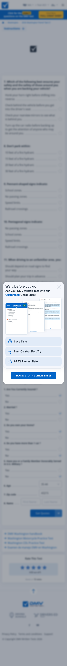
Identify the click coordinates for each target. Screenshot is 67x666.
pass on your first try (27, 351)
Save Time (20, 341)
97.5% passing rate (26, 361)
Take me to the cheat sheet (33, 375)
